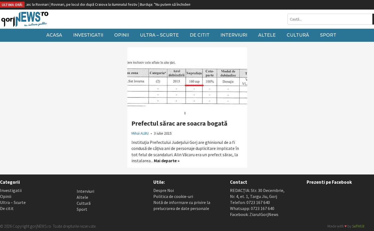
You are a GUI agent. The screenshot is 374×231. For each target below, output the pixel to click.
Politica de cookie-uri (173, 196)
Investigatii (88, 35)
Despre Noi (163, 190)
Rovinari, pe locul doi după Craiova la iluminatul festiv (90, 4)
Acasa (54, 35)
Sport (328, 35)
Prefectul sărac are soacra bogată (179, 123)
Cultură (298, 35)
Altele (267, 35)
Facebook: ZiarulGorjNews (254, 214)
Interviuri (233, 35)
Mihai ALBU (140, 133)
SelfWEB (358, 226)
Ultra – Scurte (159, 35)
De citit (199, 35)
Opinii (121, 35)
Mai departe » (167, 160)
